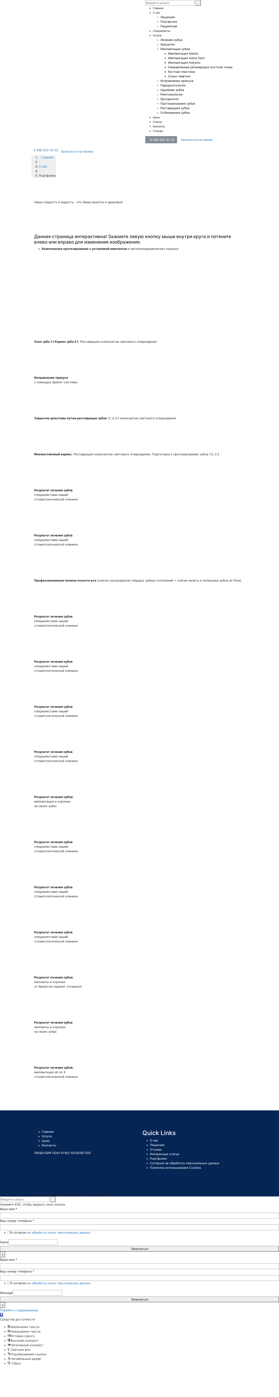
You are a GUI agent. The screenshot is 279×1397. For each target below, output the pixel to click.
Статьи (157, 121)
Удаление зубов (172, 90)
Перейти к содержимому (19, 1310)
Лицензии (167, 17)
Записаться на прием (196, 140)
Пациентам (168, 26)
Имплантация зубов (175, 49)
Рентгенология (171, 94)
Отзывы (158, 130)
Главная (158, 8)
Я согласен (50, 1232)
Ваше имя (8, 1209)
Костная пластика (181, 72)
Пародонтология (173, 85)
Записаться (139, 1249)
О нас (156, 12)
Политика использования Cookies (175, 1168)
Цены (156, 117)
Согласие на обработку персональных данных (184, 1163)
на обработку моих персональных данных (59, 1232)
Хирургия (167, 44)
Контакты (159, 126)
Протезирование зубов (177, 103)
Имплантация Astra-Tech (186, 58)
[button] (1, 1315)
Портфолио (168, 22)
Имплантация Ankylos (184, 62)
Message (6, 1293)
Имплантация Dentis (183, 53)
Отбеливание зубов (175, 112)
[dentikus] (59, 9)
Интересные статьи (164, 1154)
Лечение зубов (171, 40)
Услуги (157, 35)
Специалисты (161, 30)
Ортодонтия (169, 99)
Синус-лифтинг (179, 76)
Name (4, 1242)
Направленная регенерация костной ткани (200, 67)
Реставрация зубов (174, 108)
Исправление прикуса (176, 81)
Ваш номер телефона (17, 1221)
